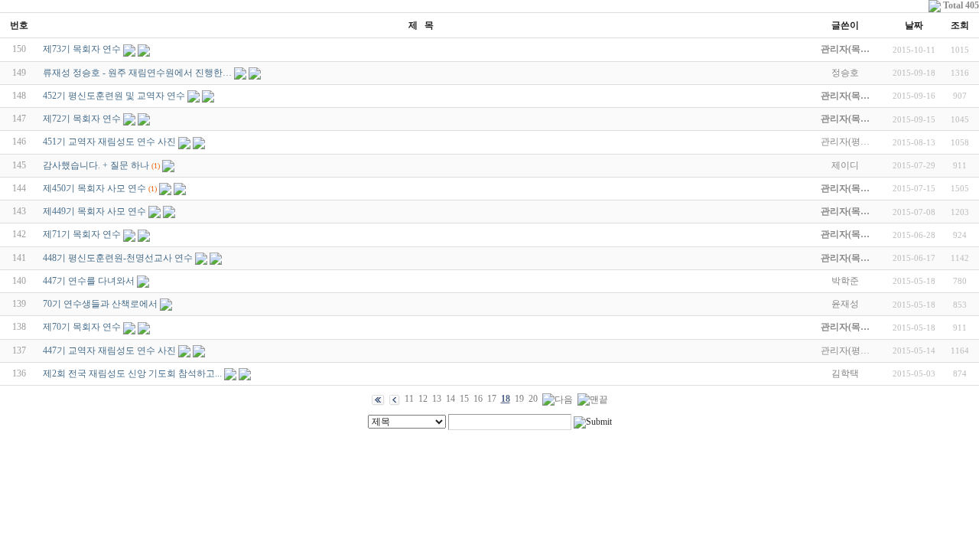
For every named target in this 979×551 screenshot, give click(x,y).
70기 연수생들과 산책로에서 (100, 303)
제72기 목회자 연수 (82, 118)
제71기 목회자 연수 (82, 234)
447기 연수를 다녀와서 (89, 281)
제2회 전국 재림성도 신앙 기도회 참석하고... (132, 373)
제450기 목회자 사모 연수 (94, 188)
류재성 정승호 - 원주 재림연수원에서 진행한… (137, 72)
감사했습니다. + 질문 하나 (96, 165)
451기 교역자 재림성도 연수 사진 (109, 141)
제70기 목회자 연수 (82, 326)
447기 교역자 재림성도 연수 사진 (109, 350)
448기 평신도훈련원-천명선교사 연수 (118, 258)
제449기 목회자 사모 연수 (94, 211)
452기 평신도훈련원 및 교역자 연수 (114, 95)
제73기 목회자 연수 (82, 49)
